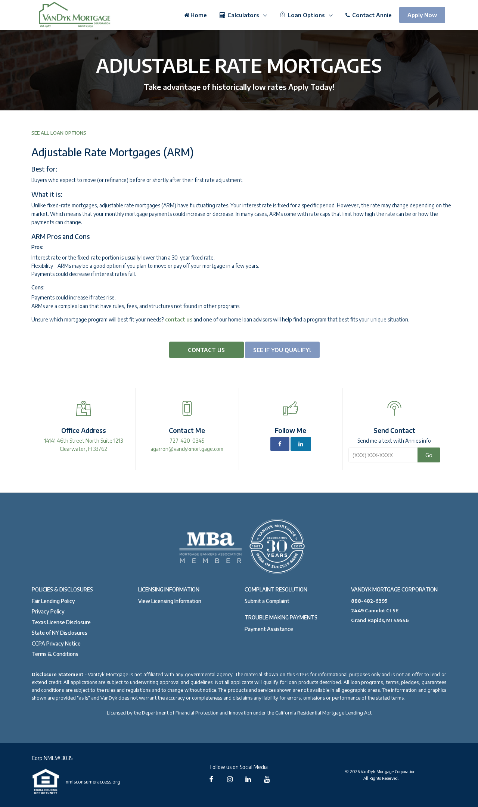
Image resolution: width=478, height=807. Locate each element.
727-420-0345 (187, 440)
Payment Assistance (269, 629)
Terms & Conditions (55, 654)
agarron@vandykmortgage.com (186, 449)
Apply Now (422, 15)
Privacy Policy (48, 611)
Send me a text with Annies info (394, 440)
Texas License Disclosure (61, 622)
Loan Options (306, 15)
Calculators (243, 15)
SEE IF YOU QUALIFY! (282, 349)
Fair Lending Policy (53, 601)
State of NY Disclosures (59, 632)
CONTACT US (206, 349)
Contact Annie (371, 15)
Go (428, 455)
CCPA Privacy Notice (56, 643)
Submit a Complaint (267, 601)
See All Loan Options (58, 133)
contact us (178, 319)
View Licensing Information (169, 601)
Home (198, 15)
